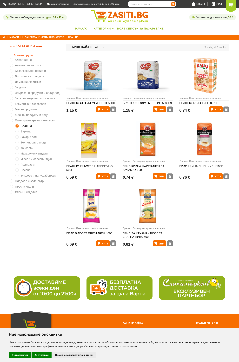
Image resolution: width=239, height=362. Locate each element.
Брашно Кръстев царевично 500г (89, 168)
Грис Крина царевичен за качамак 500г (144, 168)
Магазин (14, 37)
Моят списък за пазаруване (140, 28)
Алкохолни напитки (28, 65)
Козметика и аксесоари (30, 104)
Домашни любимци (28, 81)
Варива (25, 131)
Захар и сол (28, 137)
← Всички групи (21, 55)
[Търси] (173, 4)
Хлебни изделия (26, 192)
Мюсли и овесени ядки (36, 159)
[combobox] (87, 47)
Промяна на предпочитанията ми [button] (74, 355)
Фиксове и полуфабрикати (38, 175)
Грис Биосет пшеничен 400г (89, 233)
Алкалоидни (23, 59)
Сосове (25, 170)
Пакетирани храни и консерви (44, 37)
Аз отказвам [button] (41, 355)
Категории (102, 28)
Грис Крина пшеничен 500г (201, 166)
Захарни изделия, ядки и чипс (35, 98)
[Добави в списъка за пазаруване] (113, 109)
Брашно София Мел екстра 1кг (91, 103)
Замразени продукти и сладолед (37, 93)
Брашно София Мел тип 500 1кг (148, 103)
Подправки (27, 164)
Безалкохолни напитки (30, 70)
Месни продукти (26, 109)
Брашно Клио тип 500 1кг (199, 103)
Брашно (70, 98)
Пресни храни (24, 186)
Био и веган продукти (29, 76)
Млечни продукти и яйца (31, 115)
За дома (20, 87)
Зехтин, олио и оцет (33, 142)
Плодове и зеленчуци (29, 181)
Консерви (26, 148)
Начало (81, 28)
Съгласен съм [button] (20, 355)
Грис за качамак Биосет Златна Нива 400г (142, 235)
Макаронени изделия (34, 153)
